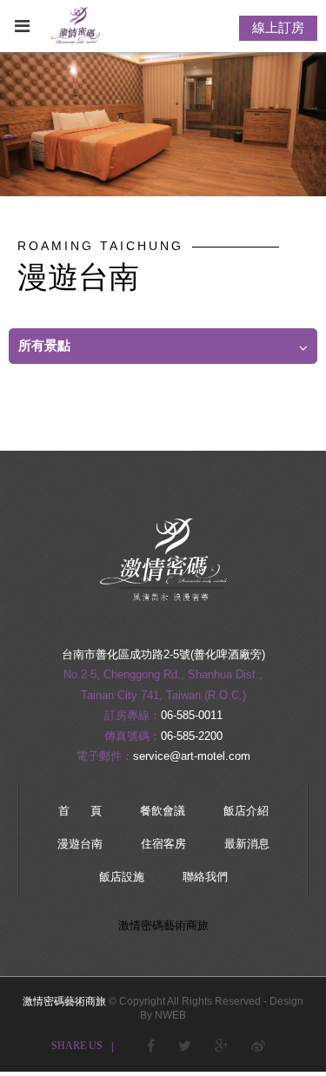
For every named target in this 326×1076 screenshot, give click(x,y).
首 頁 (80, 810)
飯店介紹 (246, 810)
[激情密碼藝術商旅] (163, 616)
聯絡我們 (205, 876)
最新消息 (246, 843)
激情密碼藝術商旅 (163, 925)
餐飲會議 (162, 810)
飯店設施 (121, 876)
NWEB (170, 1015)
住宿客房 (163, 843)
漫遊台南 (80, 843)
